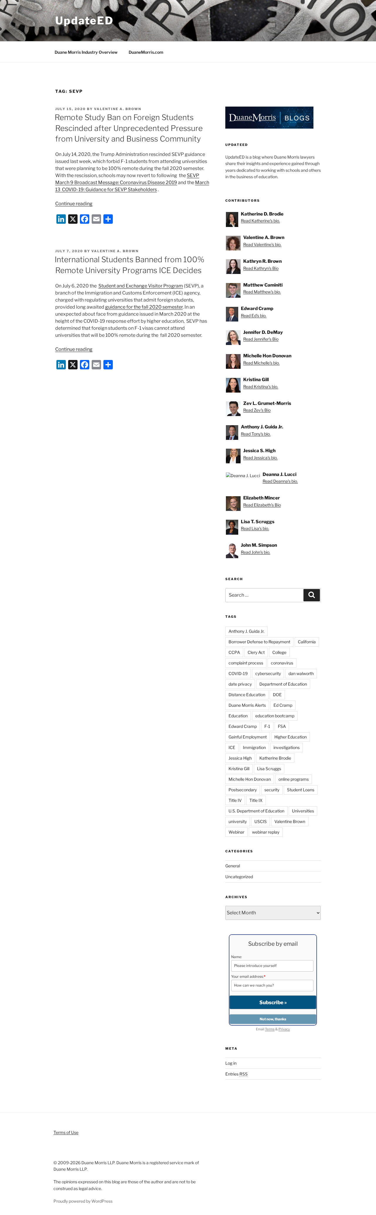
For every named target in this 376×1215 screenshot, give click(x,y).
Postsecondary (243, 789)
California (307, 641)
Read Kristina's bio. (260, 386)
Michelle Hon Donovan (250, 779)
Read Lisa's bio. (255, 528)
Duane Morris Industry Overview (86, 52)
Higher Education (290, 736)
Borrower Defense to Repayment (259, 641)
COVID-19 (238, 673)
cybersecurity (268, 673)
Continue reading (74, 203)
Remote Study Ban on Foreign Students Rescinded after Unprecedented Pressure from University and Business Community (129, 128)
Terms (270, 1029)
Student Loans (300, 789)
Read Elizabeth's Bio (262, 504)
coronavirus (282, 662)
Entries (236, 1073)
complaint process (246, 662)
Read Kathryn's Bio (260, 268)
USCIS (260, 821)
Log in (230, 1063)
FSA (282, 726)
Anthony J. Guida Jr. (246, 631)
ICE (232, 747)
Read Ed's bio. (253, 315)
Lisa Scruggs (269, 768)
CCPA (234, 652)
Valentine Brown (289, 821)
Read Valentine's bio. (262, 244)
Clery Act (256, 652)
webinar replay (265, 831)
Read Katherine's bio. (260, 220)
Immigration (254, 747)
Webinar (236, 831)
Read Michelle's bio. (261, 362)
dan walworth (301, 673)
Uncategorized (239, 876)
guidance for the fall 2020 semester (144, 307)
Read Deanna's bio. (280, 481)
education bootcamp (274, 715)
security (271, 789)
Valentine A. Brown (117, 109)
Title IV (235, 800)
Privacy (284, 1029)
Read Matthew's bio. (262, 291)
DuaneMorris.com (146, 52)
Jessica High (240, 757)
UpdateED (84, 20)
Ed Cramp (282, 705)
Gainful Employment (248, 736)
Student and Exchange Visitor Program (140, 286)
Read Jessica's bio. (260, 457)
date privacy (240, 683)
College (279, 652)
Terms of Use (65, 1132)
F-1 (267, 726)
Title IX (256, 800)
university (238, 821)
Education (238, 715)
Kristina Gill (239, 768)
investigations (286, 747)
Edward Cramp (243, 726)
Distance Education (247, 694)
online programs (293, 779)
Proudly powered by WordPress (83, 1201)
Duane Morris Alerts (247, 705)
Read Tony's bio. (256, 433)
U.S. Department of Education (256, 810)
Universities (303, 810)
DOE (277, 694)
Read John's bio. (255, 552)
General (232, 865)
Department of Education (283, 683)
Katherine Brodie (275, 757)
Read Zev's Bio (257, 410)
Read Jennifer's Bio (260, 338)
